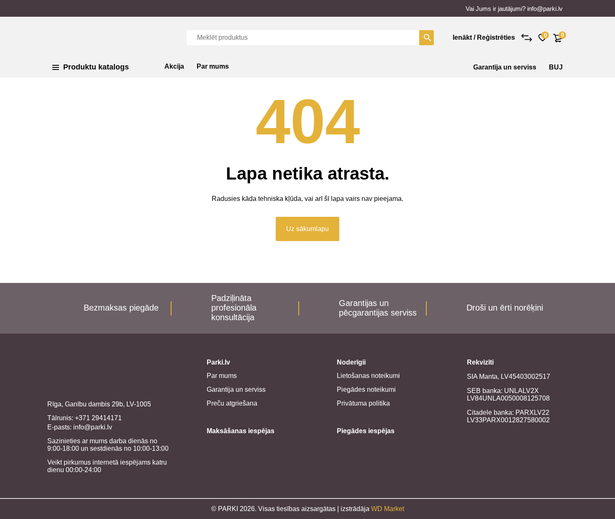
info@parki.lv (545, 8)
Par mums (213, 66)
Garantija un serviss (504, 67)
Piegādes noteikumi (366, 389)
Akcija (174, 66)
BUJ (556, 67)
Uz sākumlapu (307, 228)
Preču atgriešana (232, 403)
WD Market (387, 508)
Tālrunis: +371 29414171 (84, 417)
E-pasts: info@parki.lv (79, 427)
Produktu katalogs (96, 67)
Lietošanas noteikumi (368, 375)
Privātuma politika (363, 403)
